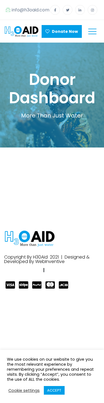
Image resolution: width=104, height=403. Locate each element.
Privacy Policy (24, 270)
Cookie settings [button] (24, 390)
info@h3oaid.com (30, 10)
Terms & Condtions (70, 270)
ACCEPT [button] (54, 390)
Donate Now (63, 31)
